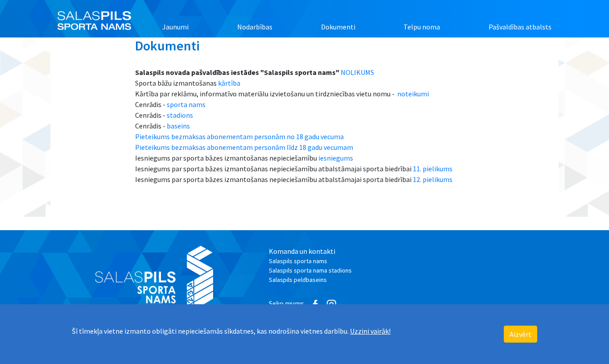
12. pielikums (433, 179)
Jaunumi (175, 26)
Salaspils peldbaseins (298, 280)
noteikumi (413, 93)
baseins (178, 125)
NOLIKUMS (357, 72)
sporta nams (186, 104)
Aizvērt (520, 334)
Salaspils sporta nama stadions (310, 270)
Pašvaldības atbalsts (520, 26)
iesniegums (335, 157)
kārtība (229, 83)
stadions (180, 115)
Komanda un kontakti (302, 251)
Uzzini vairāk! (370, 331)
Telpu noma (421, 26)
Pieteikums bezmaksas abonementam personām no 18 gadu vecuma (239, 136)
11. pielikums (433, 168)
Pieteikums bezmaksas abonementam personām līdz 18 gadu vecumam (244, 147)
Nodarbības (254, 26)
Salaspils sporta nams (298, 261)
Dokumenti (338, 26)
